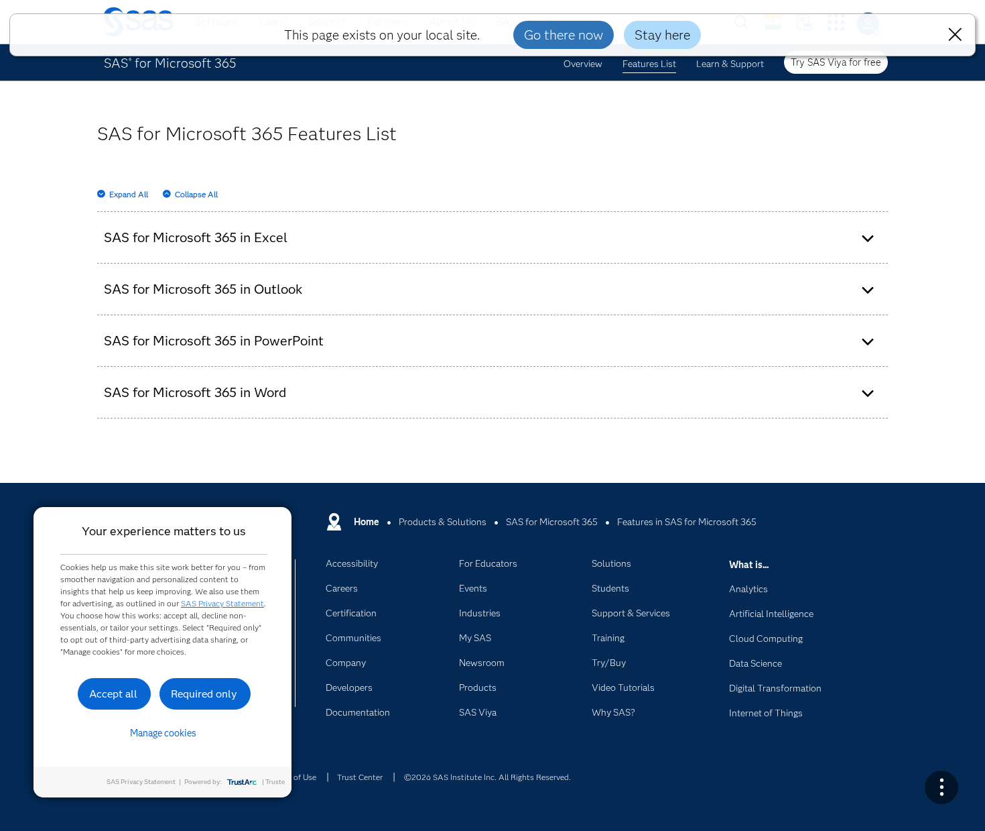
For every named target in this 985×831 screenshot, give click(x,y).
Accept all (113, 693)
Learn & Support (730, 64)
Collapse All (196, 194)
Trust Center (360, 777)
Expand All (128, 194)
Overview (583, 64)
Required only (204, 693)
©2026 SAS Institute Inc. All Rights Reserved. (487, 777)
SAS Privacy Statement (222, 603)
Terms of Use (292, 777)
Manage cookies (163, 733)
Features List (649, 64)
